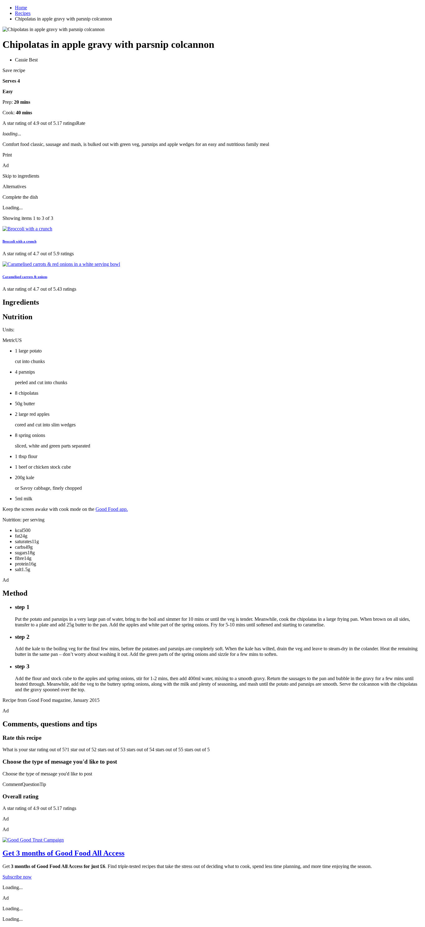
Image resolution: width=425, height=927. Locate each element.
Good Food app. (112, 509)
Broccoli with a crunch (19, 241)
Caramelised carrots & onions (24, 277)
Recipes (22, 13)
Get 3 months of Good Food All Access (63, 853)
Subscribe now (17, 876)
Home (21, 7)
